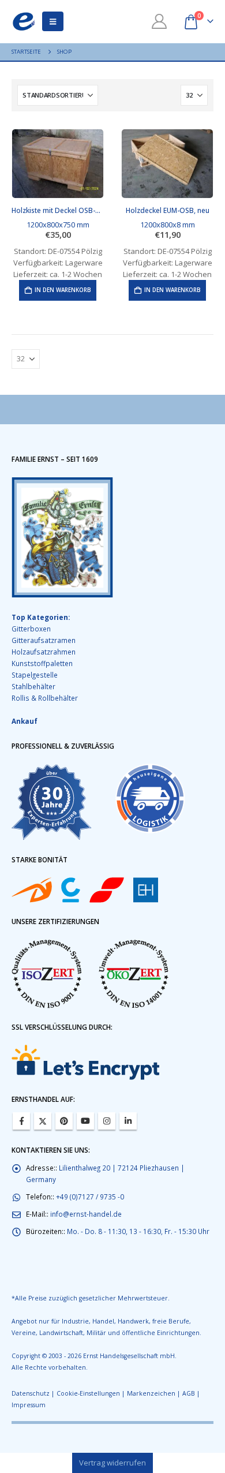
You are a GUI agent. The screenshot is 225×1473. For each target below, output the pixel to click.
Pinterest (64, 1121)
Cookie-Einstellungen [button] (88, 1393)
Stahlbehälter (33, 686)
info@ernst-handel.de (86, 1213)
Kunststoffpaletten (42, 663)
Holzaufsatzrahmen (44, 651)
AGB (188, 1393)
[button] (52, 21)
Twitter (42, 1121)
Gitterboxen (31, 628)
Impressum (29, 1405)
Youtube (85, 1121)
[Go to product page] (57, 163)
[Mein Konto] (159, 21)
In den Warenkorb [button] (63, 290)
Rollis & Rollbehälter (45, 697)
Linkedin (128, 1121)
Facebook (21, 1121)
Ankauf (25, 721)
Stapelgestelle (35, 674)
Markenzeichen (151, 1393)
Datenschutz (31, 1393)
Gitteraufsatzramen (44, 640)
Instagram (106, 1121)
